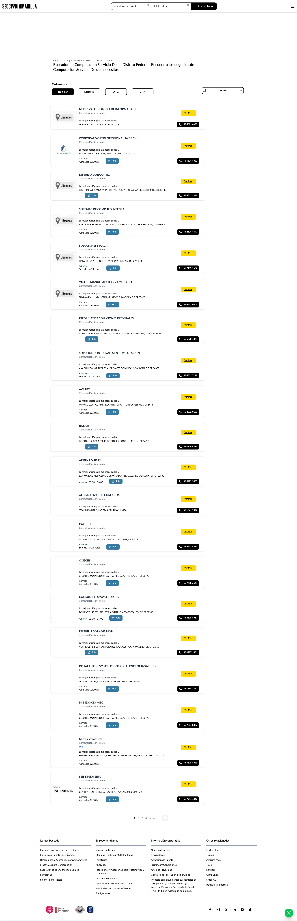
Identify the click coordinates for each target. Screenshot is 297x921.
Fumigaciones (103, 893)
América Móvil (214, 860)
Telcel (209, 865)
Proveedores (158, 855)
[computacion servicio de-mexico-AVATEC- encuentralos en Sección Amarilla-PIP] (64, 393)
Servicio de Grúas (105, 850)
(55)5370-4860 (190, 339)
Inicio (56, 60)
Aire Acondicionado (106, 878)
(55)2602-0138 (190, 412)
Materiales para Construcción (56, 865)
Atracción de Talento (162, 860)
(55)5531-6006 (190, 304)
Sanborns (211, 870)
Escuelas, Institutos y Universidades (59, 850)
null (81, 747)
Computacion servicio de (77, 60)
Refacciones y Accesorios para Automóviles (63, 860)
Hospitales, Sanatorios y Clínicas (57, 855)
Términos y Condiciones (164, 865)
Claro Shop (212, 875)
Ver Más (188, 113)
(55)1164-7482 (190, 689)
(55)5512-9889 (190, 195)
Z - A (142, 92)
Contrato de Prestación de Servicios (170, 875)
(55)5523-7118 (190, 376)
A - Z (116, 92)
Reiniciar (63, 92)
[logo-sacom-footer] (70, 909)
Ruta (114, 161)
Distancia (89, 92)
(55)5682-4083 (190, 124)
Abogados (101, 865)
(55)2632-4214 (190, 547)
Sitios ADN (212, 880)
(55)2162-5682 (190, 268)
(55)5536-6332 (190, 161)
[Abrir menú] (293, 6)
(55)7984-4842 (190, 799)
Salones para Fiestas (51, 880)
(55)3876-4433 (190, 447)
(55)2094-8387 (190, 725)
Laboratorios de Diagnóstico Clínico (59, 870)
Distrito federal (104, 60)
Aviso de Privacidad (161, 870)
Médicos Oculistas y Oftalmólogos (114, 855)
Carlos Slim (212, 850)
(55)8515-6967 (190, 618)
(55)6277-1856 (190, 652)
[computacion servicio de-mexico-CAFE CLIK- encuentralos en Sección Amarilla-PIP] (64, 528)
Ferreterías (46, 875)
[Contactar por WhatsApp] (289, 913)
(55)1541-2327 (190, 510)
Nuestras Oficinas (160, 850)
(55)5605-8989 (190, 763)
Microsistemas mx (90, 739)
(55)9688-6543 (190, 583)
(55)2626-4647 (190, 232)
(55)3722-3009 (190, 481)
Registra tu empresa (217, 885)
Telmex (210, 855)
